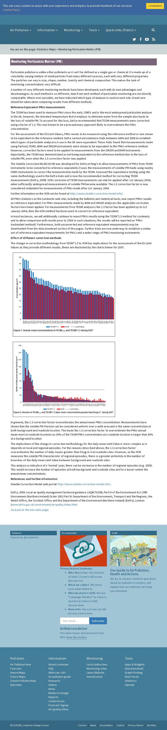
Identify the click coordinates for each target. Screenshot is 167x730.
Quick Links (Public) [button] (120, 30)
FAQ (50, 668)
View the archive (76, 637)
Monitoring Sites (97, 668)
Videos (52, 685)
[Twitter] (134, 39)
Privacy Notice (135, 725)
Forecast (15, 668)
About (93, 725)
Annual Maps (18, 672)
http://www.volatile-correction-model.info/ (96, 193)
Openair (130, 685)
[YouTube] (147, 39)
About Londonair (58, 664)
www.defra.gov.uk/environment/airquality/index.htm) (44, 504)
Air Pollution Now (20, 664)
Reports (53, 697)
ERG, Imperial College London (33, 725)
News (51, 689)
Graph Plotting (134, 672)
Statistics (131, 681)
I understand (155, 6)
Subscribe (98, 621)
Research (54, 681)
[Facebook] (140, 39)
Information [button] (46, 30)
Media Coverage (58, 693)
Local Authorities (97, 664)
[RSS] (154, 39)
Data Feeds (132, 676)
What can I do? (57, 672)
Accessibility (106, 725)
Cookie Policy (11, 10)
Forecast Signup (58, 705)
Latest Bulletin (95, 672)
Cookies (120, 725)
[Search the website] (153, 29)
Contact (82, 725)
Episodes (16, 685)
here (89, 613)
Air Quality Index (58, 709)
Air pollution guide (59, 676)
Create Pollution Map (23, 681)
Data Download (134, 668)
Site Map (151, 725)
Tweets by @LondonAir (24, 537)
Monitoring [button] (72, 30)
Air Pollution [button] (19, 30)
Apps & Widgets (135, 664)
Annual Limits (95, 676)
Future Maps (18, 676)
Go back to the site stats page (30, 510)
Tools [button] (93, 30)
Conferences (56, 701)
